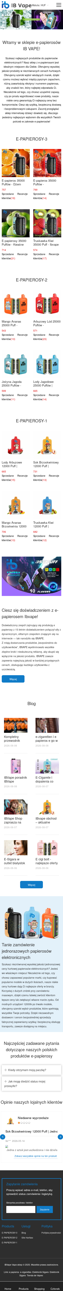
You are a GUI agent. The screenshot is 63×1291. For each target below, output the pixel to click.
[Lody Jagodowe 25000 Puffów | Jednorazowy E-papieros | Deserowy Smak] (47, 364)
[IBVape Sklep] (16, 6)
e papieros (14, 1271)
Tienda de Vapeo (35, 1275)
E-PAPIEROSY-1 (9, 1242)
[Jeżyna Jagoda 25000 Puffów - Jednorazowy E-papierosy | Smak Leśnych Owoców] (16, 364)
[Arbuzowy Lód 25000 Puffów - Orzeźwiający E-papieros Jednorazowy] (47, 304)
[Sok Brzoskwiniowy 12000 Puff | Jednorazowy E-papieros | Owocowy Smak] (47, 445)
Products (24, 1288)
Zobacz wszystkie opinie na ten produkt (36, 1156)
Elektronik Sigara (40, 1271)
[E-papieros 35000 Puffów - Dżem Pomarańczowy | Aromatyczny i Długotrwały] (16, 163)
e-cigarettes (25, 1271)
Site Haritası (27, 1237)
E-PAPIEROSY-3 (9, 1232)
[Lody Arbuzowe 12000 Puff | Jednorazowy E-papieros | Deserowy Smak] (16, 445)
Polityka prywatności (51, 1232)
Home (8, 1288)
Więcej (13, 679)
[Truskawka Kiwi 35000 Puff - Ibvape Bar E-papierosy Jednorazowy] (47, 223)
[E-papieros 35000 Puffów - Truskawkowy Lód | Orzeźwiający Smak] (47, 163)
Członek (55, 1288)
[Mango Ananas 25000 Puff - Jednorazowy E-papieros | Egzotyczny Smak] (16, 304)
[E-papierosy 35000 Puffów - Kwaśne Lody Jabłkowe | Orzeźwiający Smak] (16, 223)
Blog (24, 1232)
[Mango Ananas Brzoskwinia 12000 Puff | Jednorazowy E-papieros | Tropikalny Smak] (16, 505)
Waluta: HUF (39, 5)
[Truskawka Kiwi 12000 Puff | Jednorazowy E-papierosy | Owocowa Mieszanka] (47, 505)
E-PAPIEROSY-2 (9, 1237)
